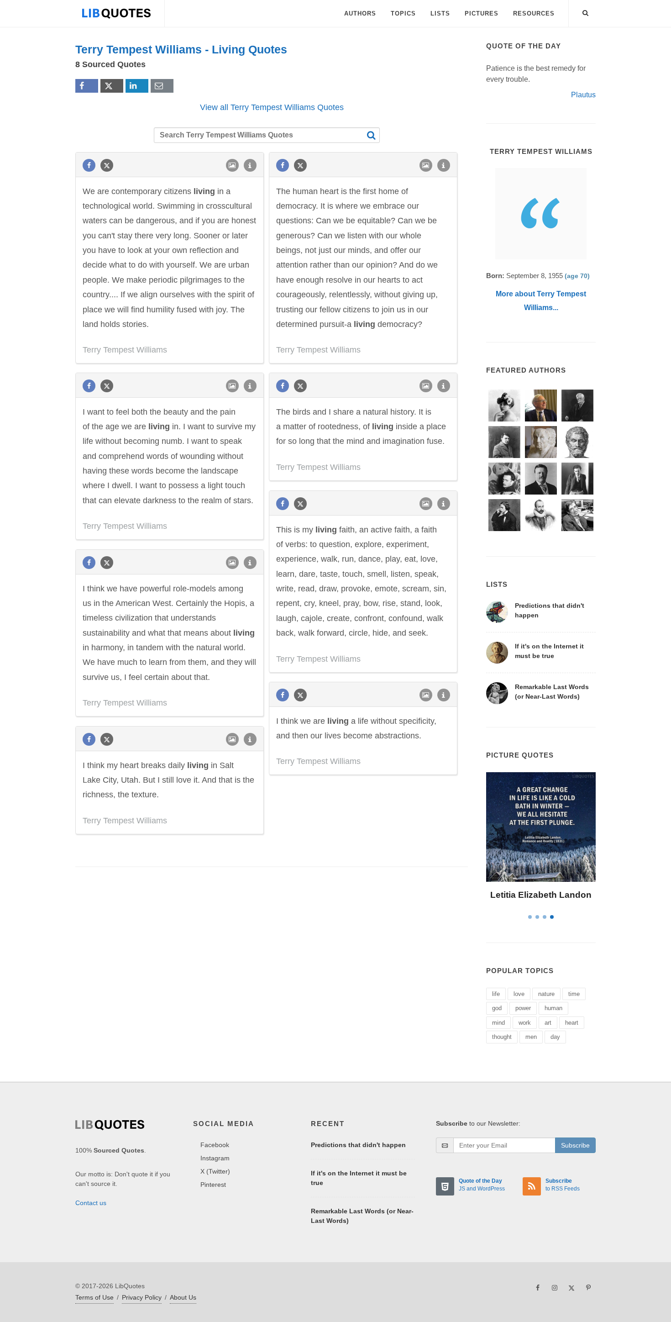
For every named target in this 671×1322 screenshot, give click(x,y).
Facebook (214, 1144)
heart (571, 1022)
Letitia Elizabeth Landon (541, 895)
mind (498, 1022)
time (574, 993)
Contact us (90, 1202)
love (519, 993)
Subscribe (575, 1145)
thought (502, 1036)
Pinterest (213, 1184)
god (497, 1008)
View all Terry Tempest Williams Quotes (272, 107)
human (553, 1008)
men (531, 1036)
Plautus (583, 95)
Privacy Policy (142, 1297)
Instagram (215, 1158)
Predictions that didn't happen (358, 1144)
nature (546, 993)
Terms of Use (94, 1297)
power (523, 1008)
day (555, 1036)
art (548, 1022)
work (525, 1022)
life (496, 993)
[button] (585, 11)
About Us (183, 1297)
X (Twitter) (215, 1171)
